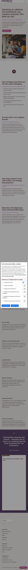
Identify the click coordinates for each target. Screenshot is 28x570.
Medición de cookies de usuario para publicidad (11, 297)
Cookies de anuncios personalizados (12, 301)
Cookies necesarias (8, 282)
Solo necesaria (6, 305)
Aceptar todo (15, 305)
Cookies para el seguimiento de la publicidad (11, 292)
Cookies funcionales (8, 285)
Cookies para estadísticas (10, 288)
